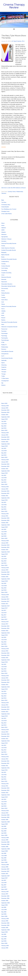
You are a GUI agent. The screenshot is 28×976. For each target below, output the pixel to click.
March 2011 (4, 781)
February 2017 (5, 621)
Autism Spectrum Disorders (8, 248)
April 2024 (3, 428)
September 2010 (5, 794)
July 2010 (3, 799)
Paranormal (4, 329)
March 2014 (4, 700)
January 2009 (4, 839)
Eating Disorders (5, 293)
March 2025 (4, 403)
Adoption (3, 232)
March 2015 (4, 673)
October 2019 (4, 549)
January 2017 (4, 624)
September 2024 (5, 417)
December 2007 (5, 869)
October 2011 (4, 765)
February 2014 (5, 702)
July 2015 (3, 664)
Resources (24, 960)
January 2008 (4, 866)
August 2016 (4, 635)
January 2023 (4, 462)
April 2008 (3, 860)
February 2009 (5, 837)
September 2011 (5, 767)
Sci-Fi (2, 356)
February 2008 (5, 864)
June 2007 (4, 882)
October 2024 (4, 414)
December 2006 (5, 896)
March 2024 (4, 430)
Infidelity (3, 311)
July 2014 (3, 691)
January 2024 (4, 435)
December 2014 (5, 680)
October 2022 (4, 468)
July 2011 (3, 772)
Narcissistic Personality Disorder (9, 322)
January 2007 (4, 893)
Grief (2, 302)
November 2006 (5, 898)
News (2, 324)
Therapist (3, 371)
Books (2, 257)
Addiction (3, 227)
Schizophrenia (4, 353)
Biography (3, 252)
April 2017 (3, 617)
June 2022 (4, 477)
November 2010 (5, 790)
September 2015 (5, 659)
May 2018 (3, 588)
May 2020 (3, 534)
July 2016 (3, 637)
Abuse (3, 223)
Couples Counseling (6, 272)
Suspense (3, 367)
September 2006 (5, 902)
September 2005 (5, 929)
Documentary (4, 288)
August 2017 (4, 608)
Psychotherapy (5, 340)
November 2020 (5, 520)
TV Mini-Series (5, 378)
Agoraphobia (4, 236)
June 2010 (4, 801)
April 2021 (3, 509)
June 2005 (4, 936)
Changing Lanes (5, 211)
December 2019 (5, 545)
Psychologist (4, 333)
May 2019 (3, 561)
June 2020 (4, 531)
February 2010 (5, 810)
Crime (2, 275)
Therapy (3, 374)
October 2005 (4, 927)
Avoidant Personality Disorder (8, 250)
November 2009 (5, 817)
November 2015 (5, 655)
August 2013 (4, 716)
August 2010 (4, 797)
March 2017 (4, 619)
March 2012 (4, 754)
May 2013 (3, 722)
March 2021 (4, 511)
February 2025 (5, 405)
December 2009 (5, 815)
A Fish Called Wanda (6, 213)
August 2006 (4, 905)
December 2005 (5, 923)
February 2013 (5, 729)
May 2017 (3, 615)
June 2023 (4, 450)
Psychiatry (3, 331)
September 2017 (5, 606)
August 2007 (4, 878)
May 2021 (3, 507)
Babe (2, 200)
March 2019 (4, 565)
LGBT (2, 313)
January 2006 (4, 920)
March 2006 (4, 916)
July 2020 (3, 529)
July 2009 (3, 826)
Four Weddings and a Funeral (8, 209)
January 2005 (4, 947)
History (3, 304)
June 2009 (4, 828)
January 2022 (4, 489)
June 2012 (4, 747)
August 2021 (4, 500)
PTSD (2, 342)
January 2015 (4, 677)
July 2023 (3, 448)
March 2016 (4, 646)
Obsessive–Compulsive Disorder (9, 326)
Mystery (3, 320)
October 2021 (4, 495)
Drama (14, 191)
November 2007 (5, 871)
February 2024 (5, 432)
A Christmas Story (5, 204)
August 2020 (4, 527)
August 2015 (4, 662)
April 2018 (3, 590)
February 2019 (5, 567)
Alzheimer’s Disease (6, 239)
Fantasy (3, 297)
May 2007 (3, 884)
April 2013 (3, 725)
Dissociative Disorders (6, 284)
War (2, 383)
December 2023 (5, 437)
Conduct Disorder (5, 266)
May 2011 (3, 776)
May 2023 (3, 453)
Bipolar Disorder (5, 254)
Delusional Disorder (6, 277)
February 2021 (5, 513)
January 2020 (4, 543)
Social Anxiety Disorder (7, 358)
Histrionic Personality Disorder (8, 306)
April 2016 (3, 644)
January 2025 (4, 408)
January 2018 (4, 597)
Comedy (10, 191)
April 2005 (3, 941)
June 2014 (4, 693)
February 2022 (5, 486)
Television (3, 193)
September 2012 (5, 740)
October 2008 (4, 846)
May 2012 (3, 749)
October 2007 (4, 873)
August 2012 (4, 743)
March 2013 (4, 727)
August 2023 (4, 446)
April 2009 (3, 833)
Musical (3, 317)
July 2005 (3, 934)
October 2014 (4, 684)
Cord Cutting (4, 268)
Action (2, 225)
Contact (15, 960)
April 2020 (3, 536)
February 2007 (5, 891)
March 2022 (4, 484)
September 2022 (5, 471)
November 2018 (5, 574)
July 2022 (3, 475)
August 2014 (4, 689)
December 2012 (5, 734)
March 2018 (4, 592)
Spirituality (3, 360)
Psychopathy (4, 338)
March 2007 (4, 889)
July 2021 (3, 502)
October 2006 (4, 900)
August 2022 (4, 473)
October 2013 (4, 711)
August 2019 (4, 554)
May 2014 (3, 695)
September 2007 (5, 875)
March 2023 (4, 457)
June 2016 (4, 639)
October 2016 (4, 630)
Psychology (4, 335)
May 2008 (3, 857)
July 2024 (3, 421)
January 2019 (4, 570)
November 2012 (5, 736)
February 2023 (5, 459)
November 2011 (5, 763)
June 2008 (4, 855)
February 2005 (5, 945)
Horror (3, 308)
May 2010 (3, 803)
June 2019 (4, 558)
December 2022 (5, 464)
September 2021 (5, 498)
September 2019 (5, 552)
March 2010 (4, 808)
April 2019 (3, 563)
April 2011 (3, 779)
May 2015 (3, 668)
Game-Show (4, 299)
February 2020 (5, 540)
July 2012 (3, 745)
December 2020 (5, 518)
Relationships (19, 191)
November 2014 (5, 682)
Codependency (5, 261)
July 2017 (3, 610)
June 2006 (4, 909)
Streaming (3, 365)
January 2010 (4, 812)
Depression (4, 281)
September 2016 (5, 633)
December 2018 (5, 572)
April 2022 (3, 482)
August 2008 (4, 851)
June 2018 (4, 585)
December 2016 (5, 626)
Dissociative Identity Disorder (8, 286)
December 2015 (5, 653)
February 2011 (5, 783)
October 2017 (4, 603)
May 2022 (3, 480)
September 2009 (5, 821)
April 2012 (3, 752)
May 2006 (3, 911)
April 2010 (3, 806)
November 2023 (5, 439)
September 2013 (5, 713)
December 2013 (5, 707)
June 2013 (4, 720)
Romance (3, 349)
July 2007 (3, 880)
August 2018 (4, 581)
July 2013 (3, 718)
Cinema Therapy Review (14, 6)
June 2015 (4, 666)
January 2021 (4, 516)
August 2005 (4, 932)
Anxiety (3, 245)
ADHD (2, 230)
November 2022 (5, 466)
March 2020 (4, 538)
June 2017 (4, 612)
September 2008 (5, 848)
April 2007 (3, 887)
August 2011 (4, 770)
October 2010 (4, 792)
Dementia (3, 279)
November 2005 (5, 925)
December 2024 (5, 410)
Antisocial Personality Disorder (8, 243)
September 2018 (5, 579)
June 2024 (4, 423)
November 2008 (5, 844)
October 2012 (4, 738)
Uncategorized (5, 380)
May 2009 (3, 830)
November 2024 (5, 412)
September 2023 (5, 444)
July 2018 (3, 583)
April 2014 (3, 698)
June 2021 (4, 504)
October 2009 (4, 819)
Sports (3, 362)
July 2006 (3, 907)
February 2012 (5, 756)
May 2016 (3, 642)
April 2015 (3, 671)
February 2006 (5, 918)
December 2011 (5, 761)
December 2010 (5, 788)
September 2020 (5, 525)
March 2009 (4, 835)
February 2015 (5, 675)
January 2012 (4, 758)
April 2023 (3, 455)
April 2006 (3, 914)
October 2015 (4, 657)
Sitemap (17, 962)
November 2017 (5, 601)
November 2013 (5, 709)
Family (3, 295)
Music (2, 315)
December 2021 (5, 491)
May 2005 (3, 938)
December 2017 (5, 599)
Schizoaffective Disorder (7, 351)
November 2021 (5, 493)
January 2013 (4, 731)
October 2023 (4, 441)
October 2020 (4, 522)
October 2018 (4, 576)
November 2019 (5, 547)
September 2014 (5, 686)
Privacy (12, 962)
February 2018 (5, 594)
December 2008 (5, 842)
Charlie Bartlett (5, 206)
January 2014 (4, 704)
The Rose (3, 202)
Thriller (3, 376)
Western (3, 385)
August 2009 (4, 824)
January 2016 (4, 651)
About (19, 960)
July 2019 (3, 556)
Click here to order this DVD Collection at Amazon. (13, 187)
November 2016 (5, 628)
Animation (3, 241)
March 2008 (4, 862)
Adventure (3, 234)
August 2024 (4, 419)
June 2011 (4, 774)
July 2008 (3, 853)
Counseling (4, 270)
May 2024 (3, 426)
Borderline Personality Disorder (9, 259)
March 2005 (4, 943)
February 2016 (5, 648)
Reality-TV (4, 344)
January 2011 (4, 785)
